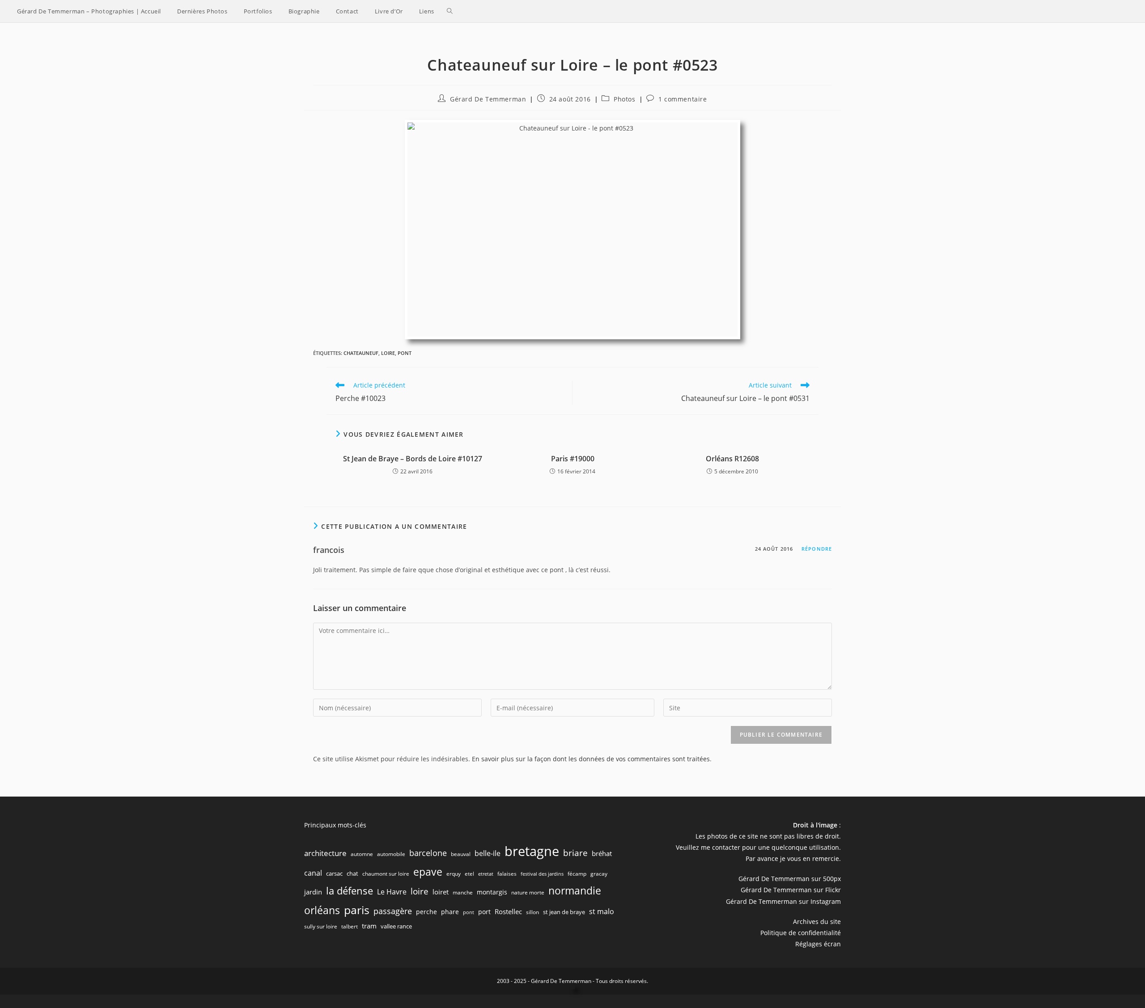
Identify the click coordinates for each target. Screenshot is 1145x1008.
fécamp (577, 873)
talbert (349, 926)
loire (388, 353)
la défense (349, 891)
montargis (492, 892)
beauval (461, 854)
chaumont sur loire (385, 873)
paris (356, 909)
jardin (313, 891)
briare (575, 852)
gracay (598, 873)
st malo (601, 911)
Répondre (817, 548)
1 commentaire (682, 99)
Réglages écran (818, 944)
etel (469, 873)
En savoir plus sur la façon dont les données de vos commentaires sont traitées (591, 759)
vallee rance (396, 926)
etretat (485, 874)
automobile (391, 854)
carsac (334, 873)
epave (427, 872)
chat (352, 873)
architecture (325, 853)
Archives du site (817, 921)
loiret (441, 891)
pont (404, 353)
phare (450, 911)
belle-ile (487, 853)
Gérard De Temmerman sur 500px (789, 878)
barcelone (428, 853)
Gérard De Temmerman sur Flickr (791, 890)
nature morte (527, 892)
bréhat (602, 853)
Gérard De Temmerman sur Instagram (783, 901)
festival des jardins (542, 874)
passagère (392, 911)
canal (313, 873)
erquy (453, 873)
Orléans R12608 (732, 459)
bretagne (532, 851)
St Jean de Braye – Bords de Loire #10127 (412, 459)
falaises (507, 873)
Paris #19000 (572, 459)
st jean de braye (564, 912)
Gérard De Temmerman (488, 99)
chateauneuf (361, 353)
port (484, 911)
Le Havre (392, 892)
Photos (625, 99)
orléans (322, 910)
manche (463, 892)
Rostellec (508, 911)
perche (426, 911)
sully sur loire (320, 926)
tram (369, 925)
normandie (574, 890)
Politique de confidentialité (800, 932)
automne (362, 854)
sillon (532, 912)
